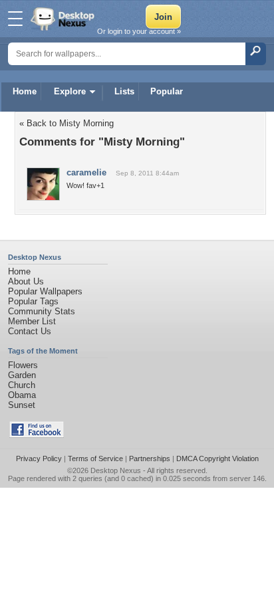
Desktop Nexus (115, 470)
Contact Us (29, 331)
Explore (70, 91)
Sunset (21, 405)
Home (25, 91)
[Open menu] (15, 18)
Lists (124, 91)
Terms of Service (95, 458)
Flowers (23, 365)
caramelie (86, 172)
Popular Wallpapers (45, 291)
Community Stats (41, 311)
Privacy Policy (39, 458)
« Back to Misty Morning (66, 123)
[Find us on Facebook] (36, 435)
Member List (32, 321)
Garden (22, 375)
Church (21, 385)
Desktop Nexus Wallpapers (64, 18)
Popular (166, 91)
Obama (22, 395)
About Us (26, 281)
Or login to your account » (139, 31)
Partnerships (149, 458)
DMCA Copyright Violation (217, 458)
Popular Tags (33, 301)
